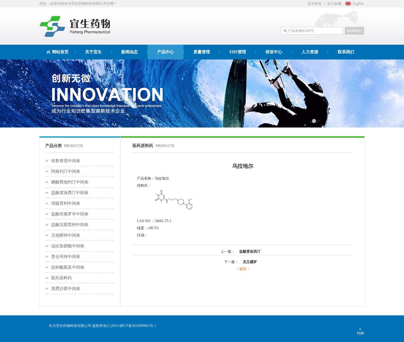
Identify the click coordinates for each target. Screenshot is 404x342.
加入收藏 (334, 3)
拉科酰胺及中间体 (67, 267)
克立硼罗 (250, 262)
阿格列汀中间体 (65, 171)
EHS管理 (238, 52)
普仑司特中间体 (65, 256)
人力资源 (310, 52)
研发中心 (274, 52)
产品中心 (165, 52)
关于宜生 (93, 52)
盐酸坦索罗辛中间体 (69, 214)
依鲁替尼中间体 (65, 161)
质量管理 (201, 52)
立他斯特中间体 (65, 235)
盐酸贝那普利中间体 (69, 224)
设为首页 (315, 3)
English (358, 3)
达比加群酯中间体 (67, 246)
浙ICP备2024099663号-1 (137, 326)
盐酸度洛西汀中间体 (69, 193)
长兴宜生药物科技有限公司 (70, 326)
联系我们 (346, 52)
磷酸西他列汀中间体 (69, 182)
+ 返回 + (242, 269)
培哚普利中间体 (65, 203)
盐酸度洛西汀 (250, 251)
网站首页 (60, 52)
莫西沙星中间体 (65, 288)
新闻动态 (129, 52)
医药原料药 (61, 278)
